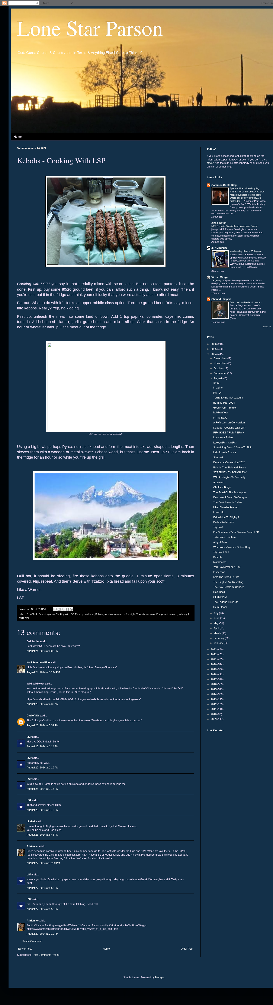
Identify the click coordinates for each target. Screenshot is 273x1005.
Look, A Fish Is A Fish (225, 442)
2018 (214, 674)
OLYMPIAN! (220, 597)
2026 (214, 344)
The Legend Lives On (225, 602)
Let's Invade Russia (224, 452)
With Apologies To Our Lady (229, 477)
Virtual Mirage (219, 277)
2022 (214, 654)
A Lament (218, 482)
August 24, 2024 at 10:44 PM (43, 672)
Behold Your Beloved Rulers (229, 467)
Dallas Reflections (223, 522)
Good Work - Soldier (225, 407)
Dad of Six (33, 715)
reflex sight (129, 614)
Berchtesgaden (47, 614)
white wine (24, 618)
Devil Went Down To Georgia (230, 497)
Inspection (219, 572)
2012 (214, 704)
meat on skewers (113, 614)
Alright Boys (220, 542)
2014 (214, 694)
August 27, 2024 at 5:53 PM (42, 888)
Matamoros (219, 562)
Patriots (217, 557)
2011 (214, 709)
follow (210, 163)
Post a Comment (32, 941)
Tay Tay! (218, 527)
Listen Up (218, 512)
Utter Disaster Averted (225, 507)
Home (18, 136)
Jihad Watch (218, 222)
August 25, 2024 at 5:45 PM (42, 834)
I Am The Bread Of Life (226, 577)
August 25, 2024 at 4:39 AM (42, 704)
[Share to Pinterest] (71, 609)
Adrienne (32, 846)
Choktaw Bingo (222, 487)
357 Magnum (219, 248)
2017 (214, 679)
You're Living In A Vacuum (228, 397)
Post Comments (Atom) (46, 954)
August (218, 378)
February (219, 638)
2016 (214, 684)
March (218, 633)
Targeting (216, 280)
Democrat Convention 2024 (229, 462)
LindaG (31, 821)
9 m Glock (32, 614)
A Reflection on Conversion (229, 422)
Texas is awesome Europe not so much (156, 614)
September (220, 373)
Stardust (218, 457)
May (216, 623)
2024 (214, 354)
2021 (214, 659)
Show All (267, 327)
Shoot (216, 382)
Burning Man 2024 (224, 402)
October (219, 368)
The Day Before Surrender (228, 587)
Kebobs (99, 614)
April (217, 628)
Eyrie (77, 614)
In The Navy (220, 417)
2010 (214, 714)
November (220, 363)
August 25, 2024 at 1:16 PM (42, 788)
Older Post (187, 948)
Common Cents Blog (224, 185)
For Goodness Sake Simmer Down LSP (236, 532)
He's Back (219, 592)
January (219, 643)
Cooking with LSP (65, 614)
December (220, 358)
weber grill (184, 614)
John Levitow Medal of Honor (245, 302)
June (217, 618)
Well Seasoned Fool (38, 662)
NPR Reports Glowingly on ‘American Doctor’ (235, 226)
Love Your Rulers (223, 437)
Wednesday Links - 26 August (245, 251)
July (216, 613)
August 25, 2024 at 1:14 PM (42, 746)
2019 (214, 669)
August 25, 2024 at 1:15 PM (42, 767)
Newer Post (25, 948)
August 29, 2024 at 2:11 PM (42, 933)
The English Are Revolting (228, 582)
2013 (214, 699)
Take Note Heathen (224, 537)
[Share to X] (63, 609)
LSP (29, 736)
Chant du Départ (221, 299)
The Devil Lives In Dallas (227, 502)
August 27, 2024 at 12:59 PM (43, 863)
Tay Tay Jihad (221, 552)
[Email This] (55, 609)
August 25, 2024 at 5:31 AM (42, 725)
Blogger (159, 977)
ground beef (88, 614)
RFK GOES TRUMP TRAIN (228, 432)
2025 (214, 349)
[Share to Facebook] (67, 609)
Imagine (218, 387)
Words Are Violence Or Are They (231, 547)
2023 (214, 649)
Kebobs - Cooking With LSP (229, 427)
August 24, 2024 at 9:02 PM (42, 651)
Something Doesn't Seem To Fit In (232, 447)
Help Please (220, 607)
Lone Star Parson (90, 27)
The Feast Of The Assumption (230, 492)
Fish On (217, 392)
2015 (214, 689)
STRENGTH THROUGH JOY (230, 472)
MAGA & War (220, 412)
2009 (214, 719)
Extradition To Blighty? (226, 517)
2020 (214, 664)
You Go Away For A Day (226, 567)
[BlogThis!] (59, 609)
